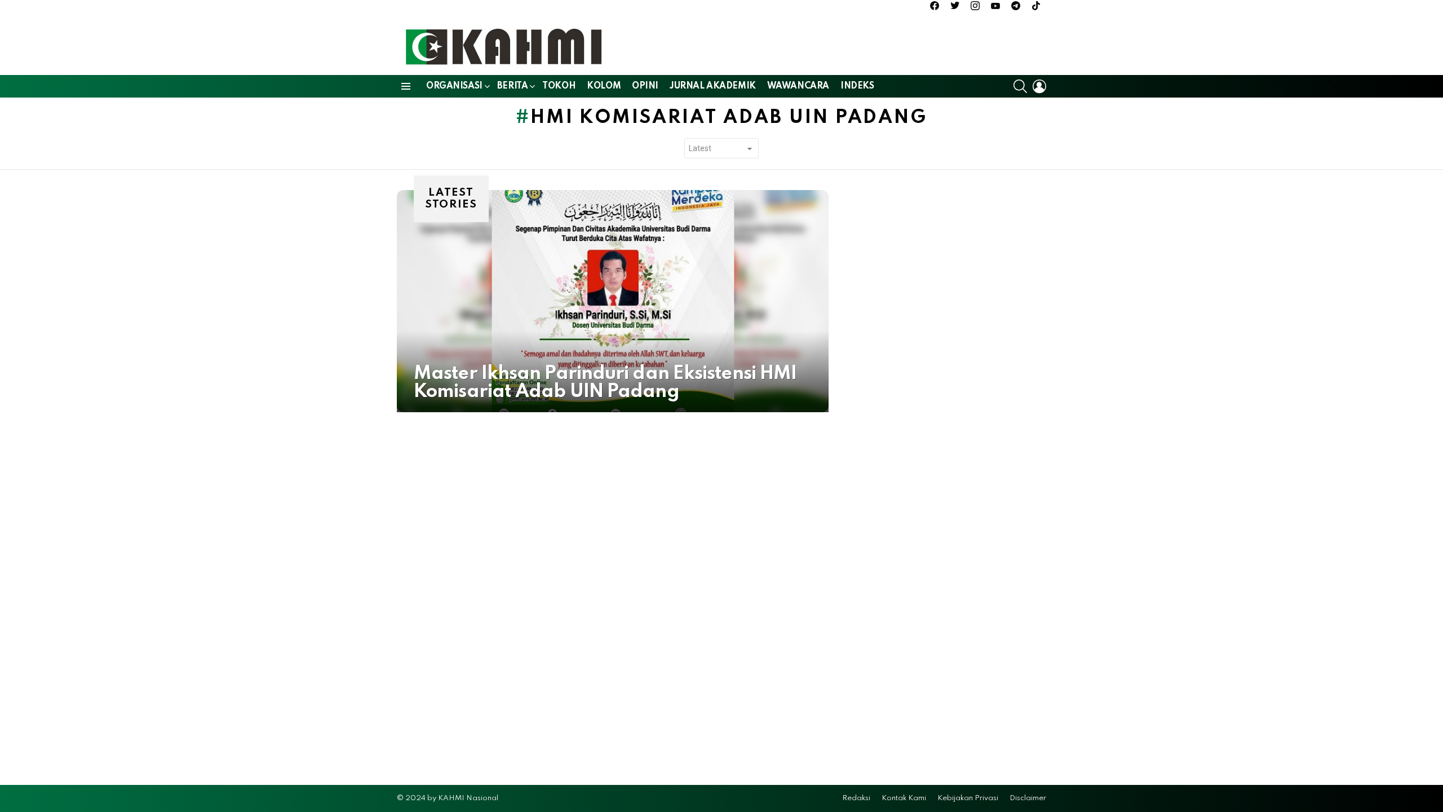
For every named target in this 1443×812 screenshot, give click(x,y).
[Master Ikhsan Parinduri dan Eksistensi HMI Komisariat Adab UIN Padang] (613, 301)
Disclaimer (1028, 798)
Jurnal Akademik (713, 86)
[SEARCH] (1020, 86)
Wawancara (798, 86)
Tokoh (559, 86)
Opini (645, 86)
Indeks (857, 86)
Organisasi (454, 86)
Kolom (604, 86)
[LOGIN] (1039, 86)
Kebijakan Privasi (967, 798)
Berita (512, 86)
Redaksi (856, 798)
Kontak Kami (904, 798)
